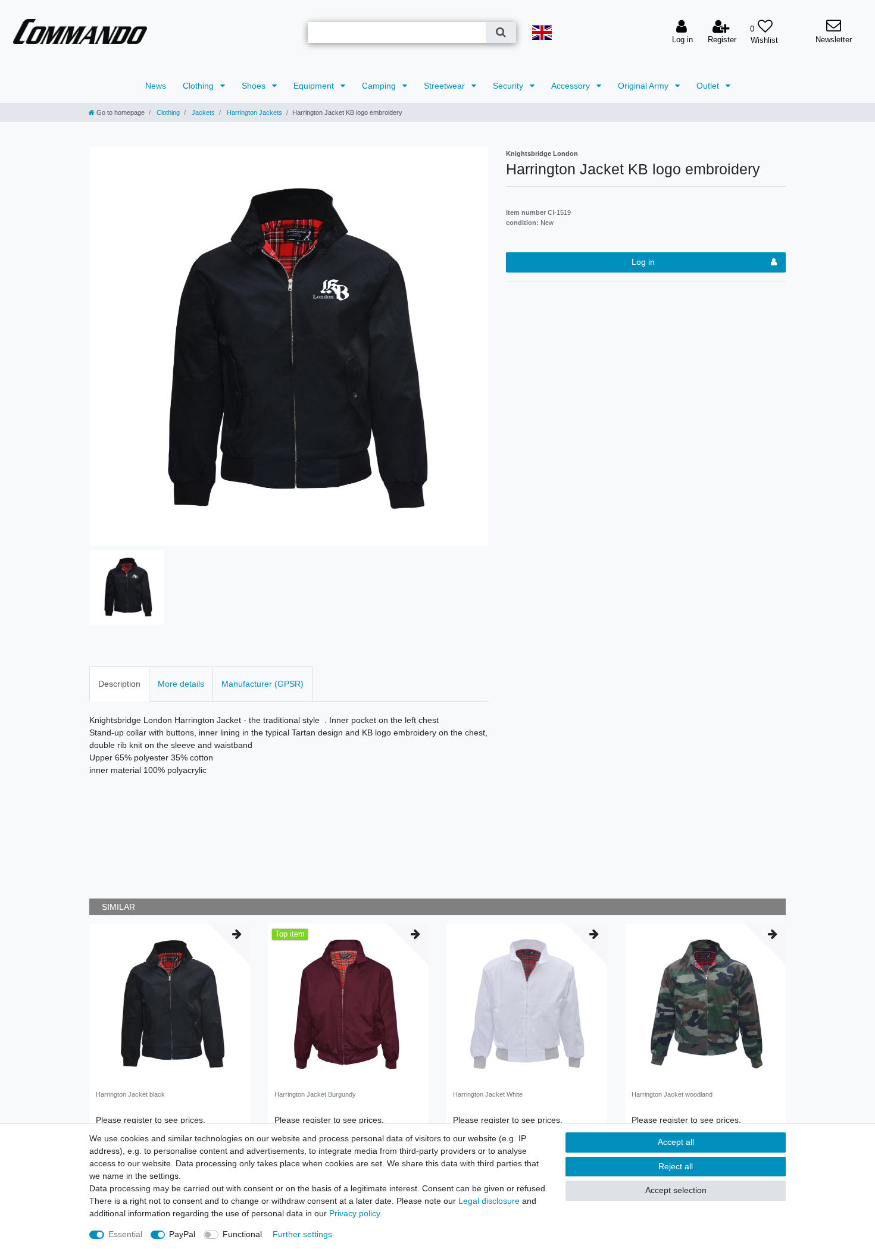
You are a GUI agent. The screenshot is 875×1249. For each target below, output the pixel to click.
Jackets (202, 112)
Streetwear (445, 85)
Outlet (708, 85)
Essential (125, 1234)
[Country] (541, 32)
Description (119, 683)
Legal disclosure (489, 1201)
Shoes (255, 85)
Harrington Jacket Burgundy (315, 1094)
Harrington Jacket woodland (672, 1094)
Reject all (675, 1166)
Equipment (314, 85)
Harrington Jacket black (130, 1094)
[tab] (119, 684)
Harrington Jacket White (488, 1094)
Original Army (644, 85)
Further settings (302, 1234)
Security (509, 85)
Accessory (571, 85)
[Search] (501, 32)
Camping (380, 85)
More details (181, 683)
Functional (242, 1234)
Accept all (676, 1142)
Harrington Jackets (253, 112)
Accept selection (676, 1190)
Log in (643, 262)
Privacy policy (354, 1213)
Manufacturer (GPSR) (262, 683)
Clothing (199, 85)
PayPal (182, 1234)
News (155, 85)
